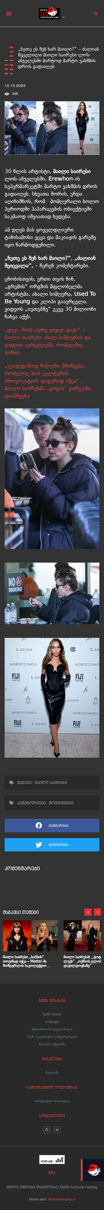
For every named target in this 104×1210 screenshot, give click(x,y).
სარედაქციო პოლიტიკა (52, 1101)
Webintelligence (61, 1199)
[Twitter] (57, 1129)
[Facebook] (46, 1129)
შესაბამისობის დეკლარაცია (52, 1029)
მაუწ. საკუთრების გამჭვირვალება (52, 1037)
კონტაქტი (52, 1022)
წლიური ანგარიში (52, 1044)
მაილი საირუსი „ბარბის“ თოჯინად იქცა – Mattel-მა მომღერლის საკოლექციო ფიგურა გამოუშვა (25, 961)
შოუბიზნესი (61, 802)
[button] (9, 13)
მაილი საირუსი (51, 782)
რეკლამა (52, 1073)
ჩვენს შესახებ (52, 1014)
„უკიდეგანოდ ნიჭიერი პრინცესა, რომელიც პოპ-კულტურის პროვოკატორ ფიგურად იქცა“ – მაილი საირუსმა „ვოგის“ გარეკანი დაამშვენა (48, 380)
